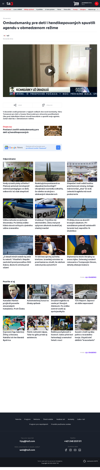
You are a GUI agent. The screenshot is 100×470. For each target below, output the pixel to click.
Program (27, 419)
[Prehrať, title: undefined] (50, 70)
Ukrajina (83, 9)
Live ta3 (8, 9)
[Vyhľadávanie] (97, 4)
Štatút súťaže (48, 419)
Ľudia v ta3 (81, 419)
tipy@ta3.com (27, 441)
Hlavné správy (93, 9)
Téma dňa (67, 9)
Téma (59, 9)
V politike (39, 9)
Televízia (18, 419)
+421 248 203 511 (73, 441)
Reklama (36, 419)
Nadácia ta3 (60, 419)
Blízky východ (29, 9)
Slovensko (7, 18)
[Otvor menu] (3, 3)
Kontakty (71, 419)
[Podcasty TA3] (76, 3)
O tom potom (49, 9)
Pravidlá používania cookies (61, 424)
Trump (75, 9)
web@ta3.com (27, 450)
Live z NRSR (18, 9)
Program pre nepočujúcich (38, 424)
